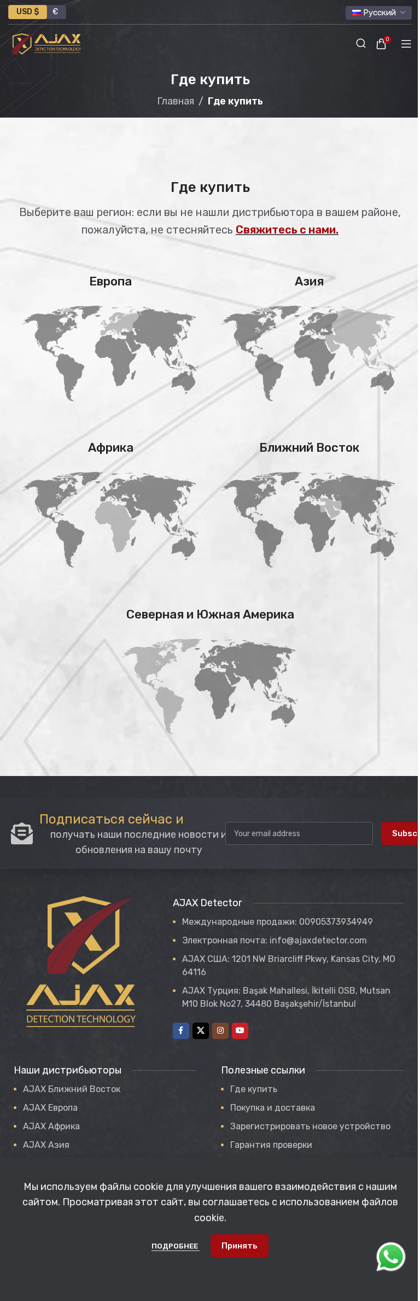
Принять (239, 1246)
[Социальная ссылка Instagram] (220, 1031)
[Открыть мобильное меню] (406, 44)
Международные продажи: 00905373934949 (277, 922)
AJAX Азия (46, 1145)
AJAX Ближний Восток (71, 1089)
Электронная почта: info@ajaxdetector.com (274, 940)
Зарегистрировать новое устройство (310, 1126)
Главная (175, 101)
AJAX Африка (51, 1126)
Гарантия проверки (271, 1145)
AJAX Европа (50, 1107)
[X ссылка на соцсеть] (200, 1031)
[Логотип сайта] (46, 43)
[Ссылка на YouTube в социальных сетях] (240, 1031)
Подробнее (175, 1246)
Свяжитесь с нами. (287, 229)
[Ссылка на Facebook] (181, 1031)
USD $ (27, 11)
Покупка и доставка (272, 1107)
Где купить (253, 1089)
